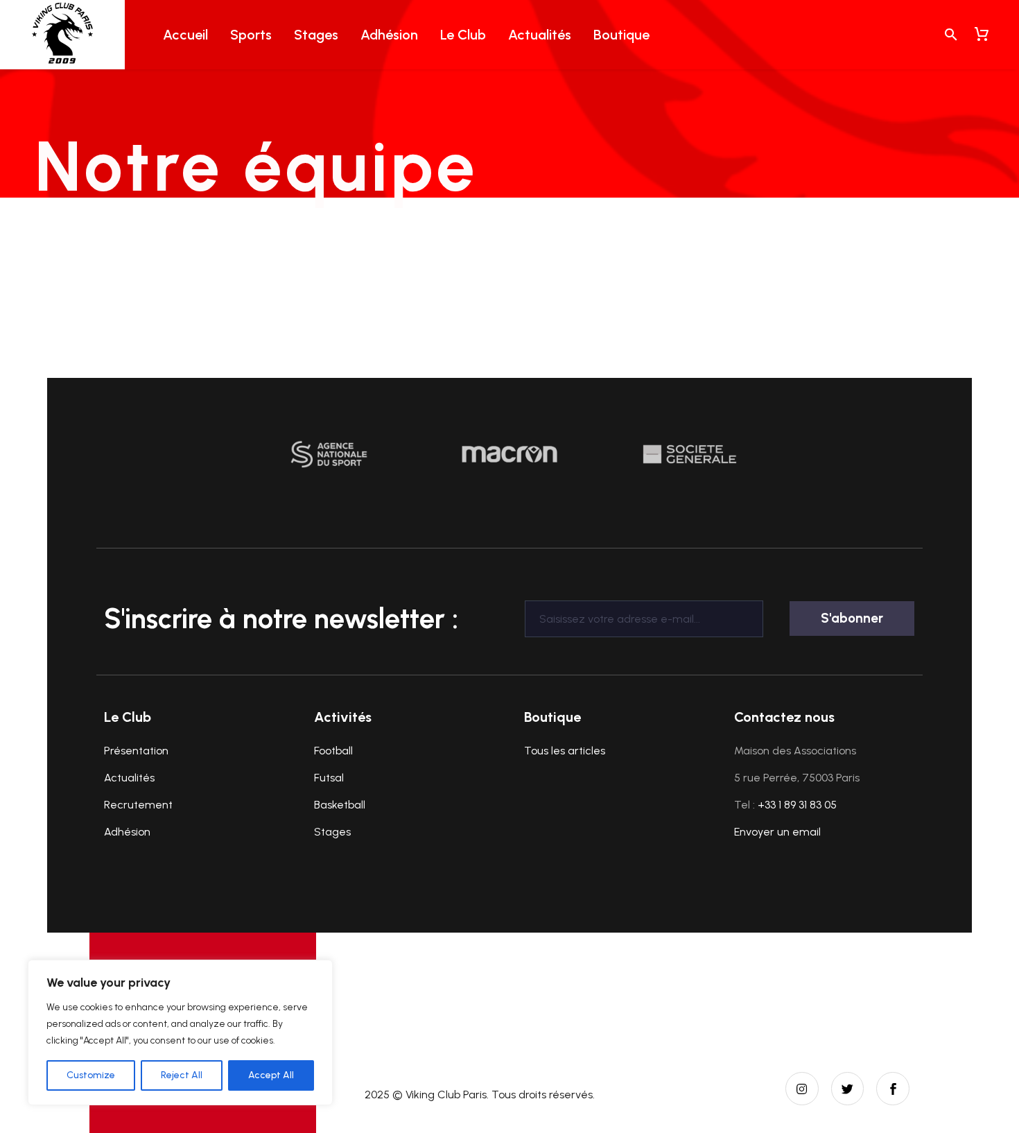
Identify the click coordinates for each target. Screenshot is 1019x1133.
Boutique (621, 34)
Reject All (181, 1075)
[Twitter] (847, 1088)
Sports (251, 34)
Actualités (539, 34)
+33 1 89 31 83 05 (797, 804)
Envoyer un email (777, 831)
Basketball (339, 804)
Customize (91, 1075)
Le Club (463, 34)
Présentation (136, 750)
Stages (316, 34)
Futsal (329, 777)
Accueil (185, 34)
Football (333, 750)
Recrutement (138, 804)
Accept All (271, 1075)
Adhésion (389, 34)
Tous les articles (564, 750)
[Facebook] (892, 1088)
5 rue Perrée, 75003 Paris (797, 777)
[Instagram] (802, 1088)
